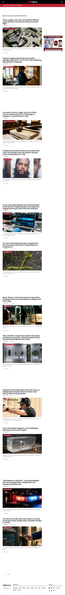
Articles (23, 588)
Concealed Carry (7, 435)
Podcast (32, 588)
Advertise (15, 590)
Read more (6, 53)
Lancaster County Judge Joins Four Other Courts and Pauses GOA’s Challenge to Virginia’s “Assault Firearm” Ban (20, 114)
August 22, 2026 (12, 25)
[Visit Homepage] (32, 2)
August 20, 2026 (12, 303)
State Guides (15, 588)
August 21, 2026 (12, 156)
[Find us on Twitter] (56, 588)
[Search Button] (61, 2)
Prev (5, 574)
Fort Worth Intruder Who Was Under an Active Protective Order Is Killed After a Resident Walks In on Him (22, 521)
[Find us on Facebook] (51, 588)
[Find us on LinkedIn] (58, 588)
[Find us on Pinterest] (51, 590)
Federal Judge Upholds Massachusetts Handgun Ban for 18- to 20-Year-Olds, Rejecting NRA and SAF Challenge (22, 60)
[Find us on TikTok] (49, 590)
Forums (27, 588)
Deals (39, 588)
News (5, 398)
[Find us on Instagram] (53, 588)
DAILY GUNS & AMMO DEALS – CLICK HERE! (12, 5)
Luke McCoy (6, 25)
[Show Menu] (3, 2)
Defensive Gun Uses (7, 159)
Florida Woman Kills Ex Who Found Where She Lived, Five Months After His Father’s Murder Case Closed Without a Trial (21, 153)
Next (9, 574)
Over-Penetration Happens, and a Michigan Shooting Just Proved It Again (20, 429)
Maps (20, 588)
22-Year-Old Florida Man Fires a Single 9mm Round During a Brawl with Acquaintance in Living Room (20, 245)
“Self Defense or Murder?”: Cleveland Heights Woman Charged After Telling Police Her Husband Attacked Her (21, 482)
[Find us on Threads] (53, 590)
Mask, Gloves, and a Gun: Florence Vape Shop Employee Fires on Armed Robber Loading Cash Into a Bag (22, 299)
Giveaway (43, 588)
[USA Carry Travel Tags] (53, 43)
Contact (19, 590)
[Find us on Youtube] (49, 588)
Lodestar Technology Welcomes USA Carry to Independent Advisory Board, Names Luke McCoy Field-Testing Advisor (21, 392)
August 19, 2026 (12, 432)
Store (36, 588)
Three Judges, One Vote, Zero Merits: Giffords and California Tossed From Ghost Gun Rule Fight (21, 22)
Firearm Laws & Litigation (9, 28)
